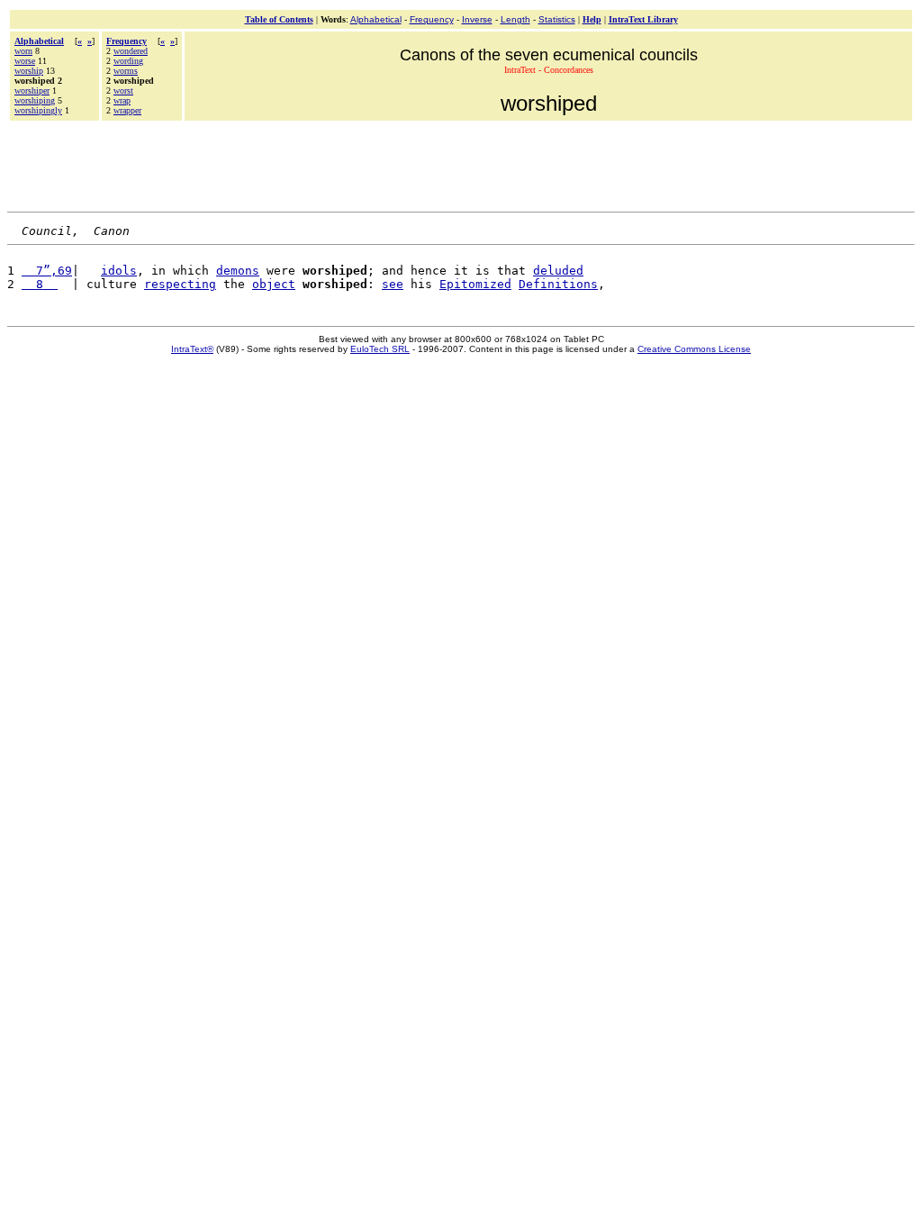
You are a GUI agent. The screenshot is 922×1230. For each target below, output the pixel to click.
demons (237, 270)
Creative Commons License (694, 349)
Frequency (432, 19)
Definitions (558, 284)
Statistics (556, 19)
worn (23, 51)
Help (592, 19)
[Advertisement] (461, 163)
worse (24, 61)
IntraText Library (643, 19)
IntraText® (192, 349)
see (392, 284)
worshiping (34, 100)
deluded (558, 270)
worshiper (32, 90)
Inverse (477, 19)
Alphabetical (376, 19)
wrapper (127, 110)
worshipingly (38, 110)
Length (515, 19)
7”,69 (47, 270)
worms (125, 71)
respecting (180, 284)
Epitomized (475, 284)
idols (119, 270)
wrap (122, 100)
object (273, 284)
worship (28, 71)
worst (123, 90)
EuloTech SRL (380, 349)
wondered (130, 51)
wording (128, 61)
